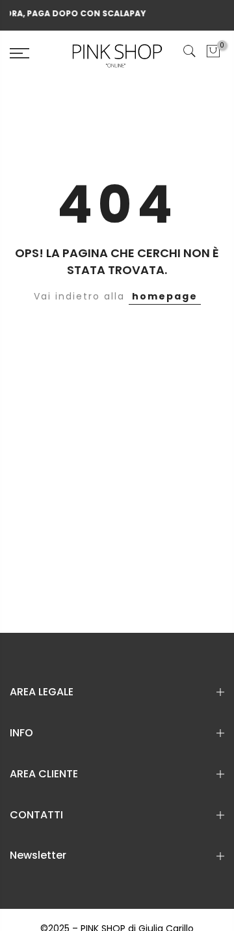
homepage (165, 296)
